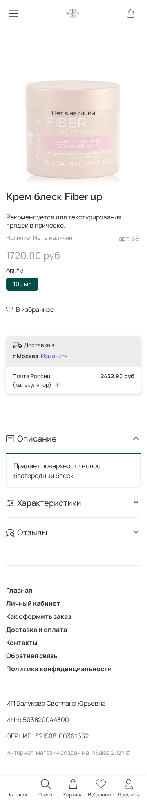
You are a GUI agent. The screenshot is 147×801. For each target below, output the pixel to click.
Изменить (54, 356)
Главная (19, 590)
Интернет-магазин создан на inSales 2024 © (68, 752)
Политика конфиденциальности (59, 668)
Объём (15, 271)
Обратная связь (31, 655)
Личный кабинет (33, 603)
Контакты (22, 642)
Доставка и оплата (36, 629)
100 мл (22, 284)
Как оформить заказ (38, 616)
